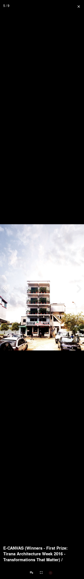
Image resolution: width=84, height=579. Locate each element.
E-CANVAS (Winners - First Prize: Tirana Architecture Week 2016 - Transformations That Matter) (35, 554)
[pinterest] (51, 573)
